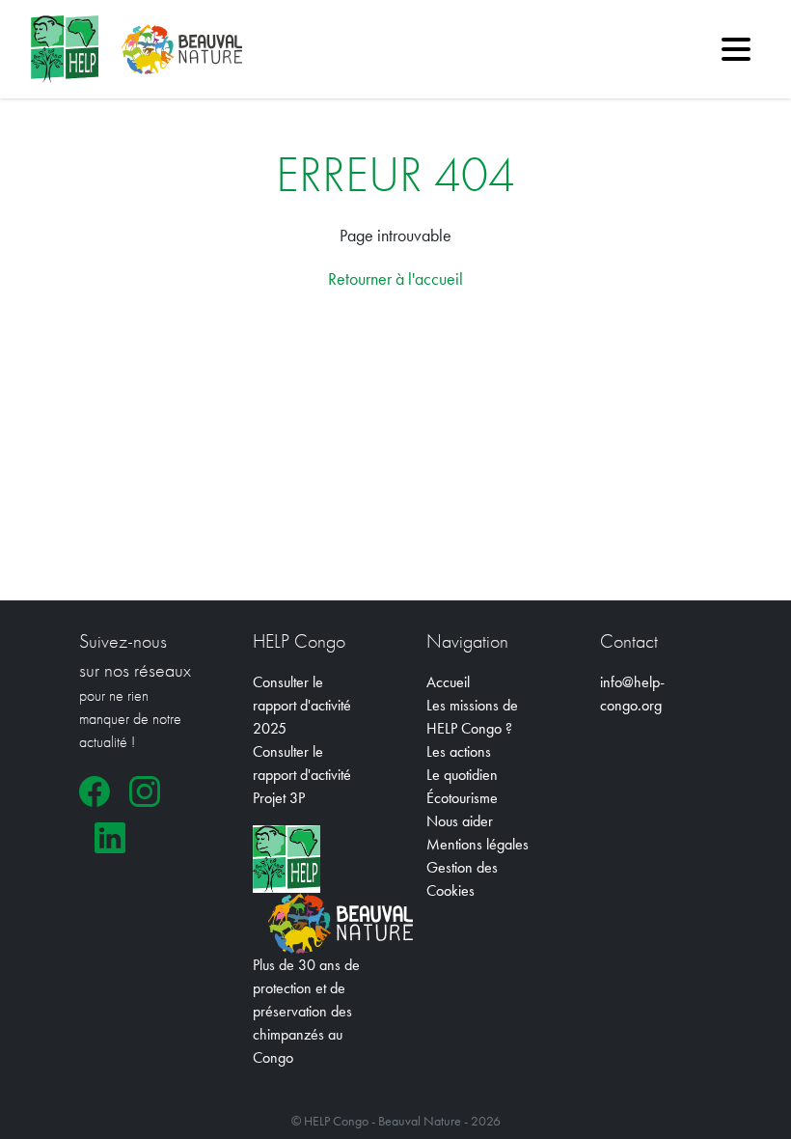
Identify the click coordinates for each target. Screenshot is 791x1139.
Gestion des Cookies (462, 879)
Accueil (448, 682)
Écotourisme (462, 798)
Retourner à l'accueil (395, 278)
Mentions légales (477, 844)
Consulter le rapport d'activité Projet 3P (302, 774)
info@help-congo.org (632, 693)
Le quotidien (462, 774)
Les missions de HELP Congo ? (472, 716)
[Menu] (736, 49)
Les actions (458, 751)
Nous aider (459, 821)
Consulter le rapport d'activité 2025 (302, 705)
